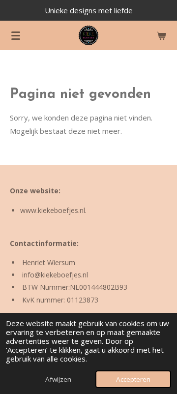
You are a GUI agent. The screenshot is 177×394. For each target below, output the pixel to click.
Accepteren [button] (133, 379)
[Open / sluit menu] (16, 35)
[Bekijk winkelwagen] (161, 35)
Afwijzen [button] (58, 379)
